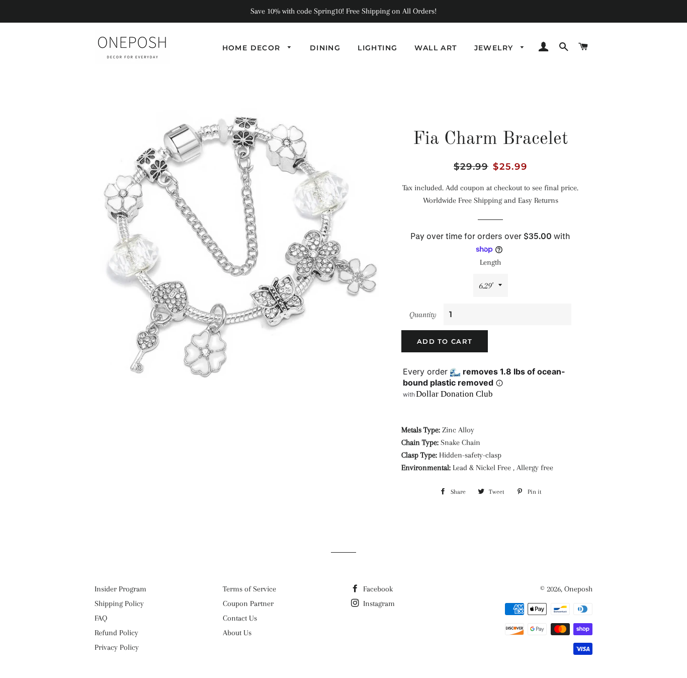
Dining (325, 47)
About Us (237, 632)
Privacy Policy (117, 647)
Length (490, 262)
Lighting (377, 47)
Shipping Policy (119, 603)
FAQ (101, 618)
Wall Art (435, 47)
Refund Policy (116, 632)
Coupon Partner (248, 603)
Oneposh (578, 588)
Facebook (377, 588)
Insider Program (120, 588)
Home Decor (252, 47)
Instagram (378, 603)
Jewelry (495, 47)
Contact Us (240, 618)
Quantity (423, 314)
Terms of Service (249, 588)
